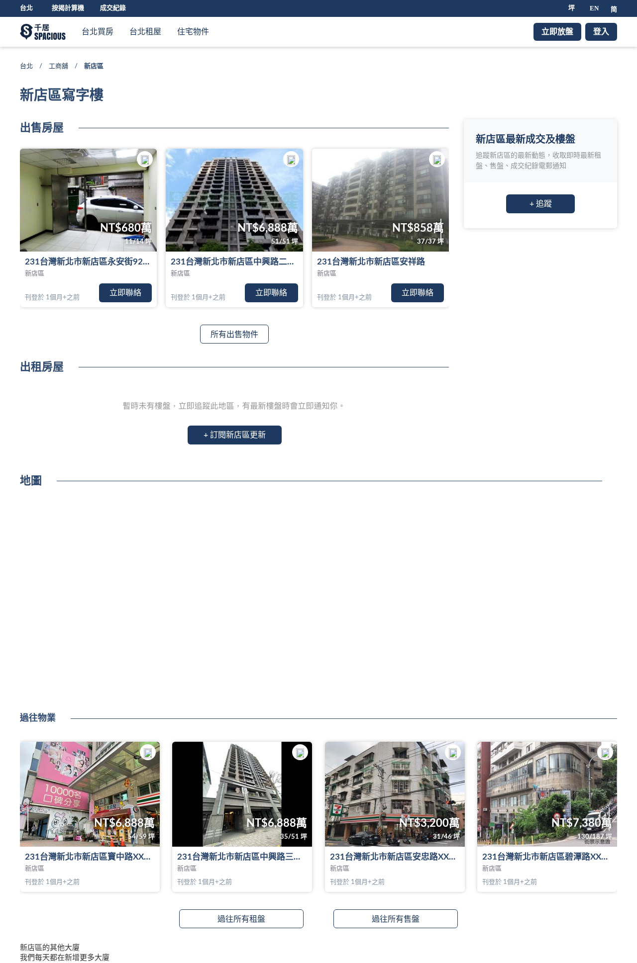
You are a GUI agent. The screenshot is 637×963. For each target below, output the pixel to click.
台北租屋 (145, 32)
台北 (26, 66)
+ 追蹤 (541, 204)
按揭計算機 (68, 8)
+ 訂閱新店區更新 (235, 435)
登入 (601, 32)
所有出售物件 (234, 335)
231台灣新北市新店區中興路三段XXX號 (242, 857)
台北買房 (97, 32)
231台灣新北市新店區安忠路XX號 (393, 857)
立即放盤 (557, 32)
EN (594, 8)
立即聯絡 (125, 293)
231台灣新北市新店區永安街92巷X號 (88, 262)
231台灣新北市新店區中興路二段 (233, 262)
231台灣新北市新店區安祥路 (371, 262)
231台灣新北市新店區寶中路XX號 (88, 857)
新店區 (34, 273)
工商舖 (58, 66)
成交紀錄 (113, 8)
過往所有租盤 (241, 919)
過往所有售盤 (396, 919)
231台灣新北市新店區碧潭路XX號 (546, 857)
